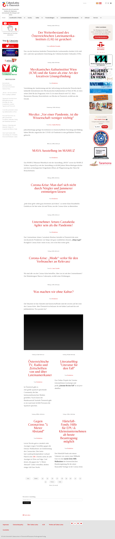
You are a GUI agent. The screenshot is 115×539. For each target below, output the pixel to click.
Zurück (36, 478)
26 (52, 478)
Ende (60, 482)
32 (80, 478)
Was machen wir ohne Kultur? (53, 292)
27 (57, 478)
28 (62, 478)
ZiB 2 (35, 457)
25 (47, 478)
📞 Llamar (97, 126)
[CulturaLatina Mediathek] (111, 3)
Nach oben (27, 515)
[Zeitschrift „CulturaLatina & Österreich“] (11, 4)
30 (70, 478)
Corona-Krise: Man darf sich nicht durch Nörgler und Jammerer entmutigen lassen (53, 188)
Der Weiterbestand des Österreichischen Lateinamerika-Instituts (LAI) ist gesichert (53, 35)
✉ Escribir (104, 126)
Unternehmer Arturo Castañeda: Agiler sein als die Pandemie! (53, 223)
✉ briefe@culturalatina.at (101, 37)
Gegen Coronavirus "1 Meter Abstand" (38, 426)
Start (28, 478)
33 (45, 482)
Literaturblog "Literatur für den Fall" (69, 365)
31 (75, 478)
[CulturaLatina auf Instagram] (75, 523)
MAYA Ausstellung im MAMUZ (53, 150)
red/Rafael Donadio (54, 46)
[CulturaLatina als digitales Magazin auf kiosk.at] (10, 46)
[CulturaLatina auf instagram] (108, 3)
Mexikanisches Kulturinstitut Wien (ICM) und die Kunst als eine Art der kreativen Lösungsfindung (53, 72)
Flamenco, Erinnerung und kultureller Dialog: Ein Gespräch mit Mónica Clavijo (9, 127)
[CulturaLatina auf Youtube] (81, 523)
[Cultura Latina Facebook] (106, 3)
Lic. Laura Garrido (55, 268)
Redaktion (55, 83)
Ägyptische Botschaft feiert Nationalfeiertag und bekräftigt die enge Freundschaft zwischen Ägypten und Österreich (9, 102)
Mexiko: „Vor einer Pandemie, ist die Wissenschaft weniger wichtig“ (53, 116)
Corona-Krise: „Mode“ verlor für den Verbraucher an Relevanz (53, 259)
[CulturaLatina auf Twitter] (78, 523)
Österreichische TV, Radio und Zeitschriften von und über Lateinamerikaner (40, 368)
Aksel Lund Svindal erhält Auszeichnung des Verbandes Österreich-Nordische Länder (10, 134)
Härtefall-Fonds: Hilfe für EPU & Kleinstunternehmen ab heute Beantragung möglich (72, 431)
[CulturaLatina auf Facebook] (72, 523)
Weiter (52, 482)
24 (42, 478)
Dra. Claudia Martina (54, 125)
